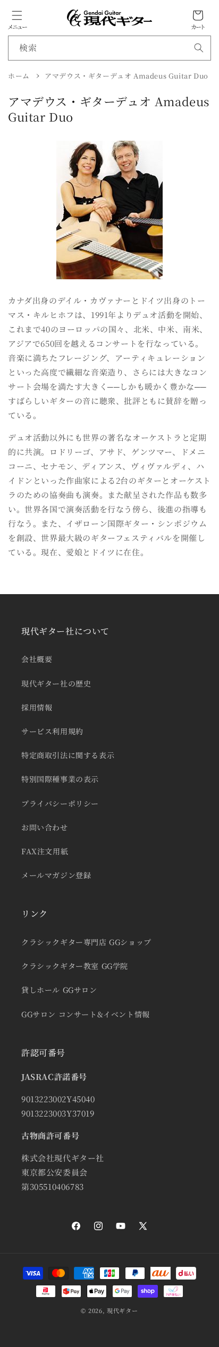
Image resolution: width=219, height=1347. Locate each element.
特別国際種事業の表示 (60, 779)
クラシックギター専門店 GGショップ (86, 942)
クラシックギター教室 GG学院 (74, 965)
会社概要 (36, 659)
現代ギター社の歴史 (56, 683)
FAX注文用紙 (44, 851)
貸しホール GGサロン (59, 989)
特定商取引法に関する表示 (67, 755)
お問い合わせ (44, 827)
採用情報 (36, 707)
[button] (17, 15)
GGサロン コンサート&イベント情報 (85, 1014)
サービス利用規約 (52, 731)
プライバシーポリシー (60, 803)
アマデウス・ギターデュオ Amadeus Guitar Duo (126, 76)
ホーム (19, 76)
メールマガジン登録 (56, 875)
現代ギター (122, 1310)
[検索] (198, 47)
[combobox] (109, 48)
